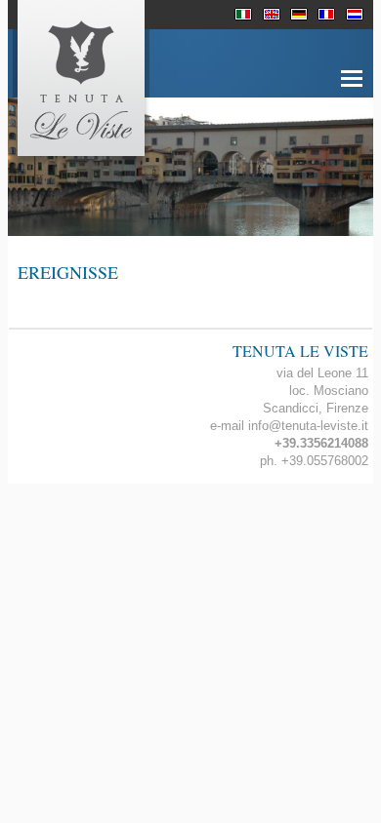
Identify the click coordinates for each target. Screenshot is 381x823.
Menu (351, 89)
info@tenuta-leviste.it (308, 425)
